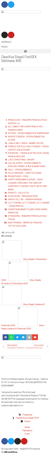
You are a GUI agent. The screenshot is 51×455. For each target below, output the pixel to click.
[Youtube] (11, 35)
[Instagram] (4, 35)
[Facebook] (4, 4)
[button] (25, 51)
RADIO (4, 46)
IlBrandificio (11, 452)
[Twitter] (11, 4)
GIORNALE (6, 41)
